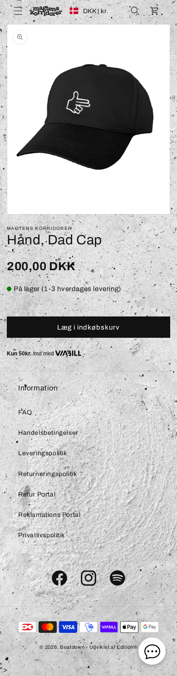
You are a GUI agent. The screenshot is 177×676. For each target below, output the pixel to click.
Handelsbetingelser (48, 432)
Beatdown (72, 647)
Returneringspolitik (47, 474)
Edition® (127, 647)
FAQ (25, 412)
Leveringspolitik (42, 453)
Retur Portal (36, 494)
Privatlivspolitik (41, 535)
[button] (18, 11)
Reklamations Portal (49, 514)
